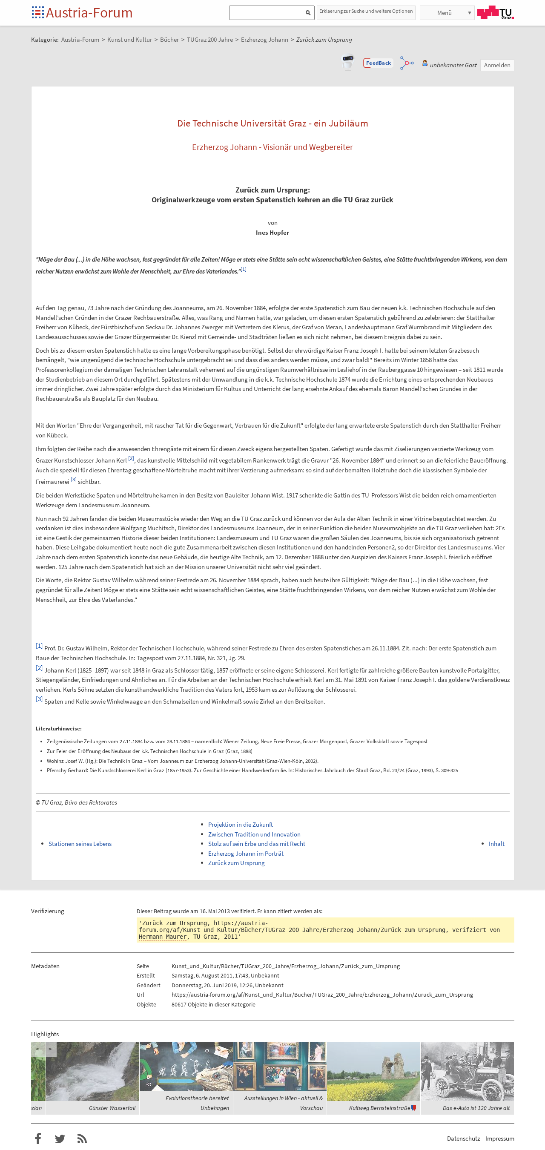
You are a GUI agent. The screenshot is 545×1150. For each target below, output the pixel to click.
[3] (74, 479)
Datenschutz (463, 1138)
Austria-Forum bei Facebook (38, 1139)
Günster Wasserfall (112, 1108)
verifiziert (243, 911)
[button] (378, 63)
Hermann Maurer (162, 936)
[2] (131, 458)
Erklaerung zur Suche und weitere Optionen (366, 11)
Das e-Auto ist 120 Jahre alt (476, 1108)
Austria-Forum (89, 12)
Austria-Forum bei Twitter (60, 1139)
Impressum (499, 1138)
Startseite (38, 13)
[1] (244, 269)
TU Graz (495, 12)
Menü (444, 13)
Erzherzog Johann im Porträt (246, 853)
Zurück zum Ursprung (236, 863)
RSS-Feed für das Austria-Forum (82, 1139)
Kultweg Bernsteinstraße (379, 1108)
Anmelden (497, 65)
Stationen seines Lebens (80, 844)
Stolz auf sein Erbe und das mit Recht (256, 844)
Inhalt (497, 844)
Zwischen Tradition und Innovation (254, 834)
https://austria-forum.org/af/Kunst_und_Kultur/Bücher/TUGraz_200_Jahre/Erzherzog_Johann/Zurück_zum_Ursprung (292, 926)
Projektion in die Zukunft (240, 824)
